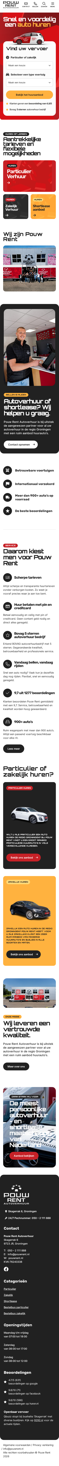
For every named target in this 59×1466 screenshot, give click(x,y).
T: (15, 1250)
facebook (35, 1393)
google (34, 1383)
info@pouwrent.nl (13, 1448)
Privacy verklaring (43, 1445)
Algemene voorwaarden (17, 1445)
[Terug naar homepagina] (11, 4)
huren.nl (34, 1403)
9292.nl (38, 1420)
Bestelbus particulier (16, 1307)
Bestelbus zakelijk (14, 1313)
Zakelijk (8, 1295)
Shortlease (10, 1301)
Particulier (10, 1288)
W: (13, 1258)
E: (16, 1254)
